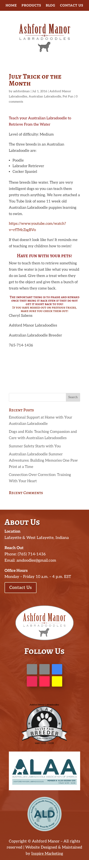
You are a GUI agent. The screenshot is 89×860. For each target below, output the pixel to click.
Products (31, 5)
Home (11, 5)
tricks (71, 307)
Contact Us (71, 5)
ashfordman (21, 91)
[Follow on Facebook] (32, 669)
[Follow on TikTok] (44, 681)
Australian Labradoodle (45, 96)
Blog (50, 5)
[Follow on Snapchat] (57, 681)
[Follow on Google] (57, 669)
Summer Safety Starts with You (35, 446)
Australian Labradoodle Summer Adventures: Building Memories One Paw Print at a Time (43, 460)
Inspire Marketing (47, 853)
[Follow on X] (44, 669)
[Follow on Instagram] (32, 681)
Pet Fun (68, 96)
